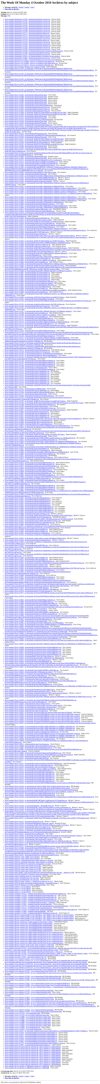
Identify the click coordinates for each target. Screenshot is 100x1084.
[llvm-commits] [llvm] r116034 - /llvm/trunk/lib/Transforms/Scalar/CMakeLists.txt (30, 689)
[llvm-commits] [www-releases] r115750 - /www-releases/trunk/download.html (29, 990)
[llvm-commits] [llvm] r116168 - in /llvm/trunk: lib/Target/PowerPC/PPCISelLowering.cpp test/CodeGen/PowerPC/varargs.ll (43, 835)
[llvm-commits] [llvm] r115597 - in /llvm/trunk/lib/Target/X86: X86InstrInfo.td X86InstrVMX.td (34, 186)
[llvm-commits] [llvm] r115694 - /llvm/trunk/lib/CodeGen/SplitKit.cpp (26, 288)
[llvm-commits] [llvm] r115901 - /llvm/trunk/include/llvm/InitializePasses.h (28, 498)
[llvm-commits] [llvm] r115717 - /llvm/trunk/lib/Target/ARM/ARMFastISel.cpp (29, 323)
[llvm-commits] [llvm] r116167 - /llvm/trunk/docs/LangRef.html (24, 834)
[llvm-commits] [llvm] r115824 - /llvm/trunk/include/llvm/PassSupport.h (27, 411)
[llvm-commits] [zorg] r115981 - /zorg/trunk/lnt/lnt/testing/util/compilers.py (28, 1045)
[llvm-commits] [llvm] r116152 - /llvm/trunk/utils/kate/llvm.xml (24, 821)
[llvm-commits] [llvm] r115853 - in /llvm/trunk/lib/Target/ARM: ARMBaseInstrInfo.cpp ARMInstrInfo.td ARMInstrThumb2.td (44, 447)
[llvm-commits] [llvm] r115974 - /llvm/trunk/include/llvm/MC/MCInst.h (27, 587)
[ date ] (32, 7)
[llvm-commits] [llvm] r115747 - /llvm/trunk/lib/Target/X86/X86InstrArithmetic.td (30, 364)
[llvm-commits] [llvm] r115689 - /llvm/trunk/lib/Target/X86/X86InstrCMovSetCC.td (31, 281)
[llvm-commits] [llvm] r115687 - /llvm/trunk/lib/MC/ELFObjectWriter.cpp (27, 272)
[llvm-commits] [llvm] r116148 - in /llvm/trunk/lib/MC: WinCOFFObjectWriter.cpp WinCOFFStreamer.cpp (38, 807)
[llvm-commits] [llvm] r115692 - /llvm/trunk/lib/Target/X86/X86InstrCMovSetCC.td (31, 285)
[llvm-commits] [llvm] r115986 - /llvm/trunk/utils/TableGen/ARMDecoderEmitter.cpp (31, 603)
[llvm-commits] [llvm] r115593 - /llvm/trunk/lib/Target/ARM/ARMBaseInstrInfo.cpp (31, 177)
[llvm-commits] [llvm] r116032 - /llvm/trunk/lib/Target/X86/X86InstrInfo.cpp (28, 684)
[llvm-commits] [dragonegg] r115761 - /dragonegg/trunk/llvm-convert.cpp (27, 21)
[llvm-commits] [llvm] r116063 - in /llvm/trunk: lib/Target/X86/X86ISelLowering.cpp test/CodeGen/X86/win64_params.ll (42, 733)
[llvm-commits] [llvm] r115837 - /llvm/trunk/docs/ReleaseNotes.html (26, 436)
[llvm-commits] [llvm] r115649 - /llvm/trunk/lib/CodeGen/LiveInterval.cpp (28, 244)
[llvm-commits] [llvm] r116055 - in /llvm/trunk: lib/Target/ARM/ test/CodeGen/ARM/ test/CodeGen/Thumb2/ (39, 712)
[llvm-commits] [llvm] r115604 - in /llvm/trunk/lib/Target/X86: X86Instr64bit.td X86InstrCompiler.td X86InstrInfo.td (41, 200)
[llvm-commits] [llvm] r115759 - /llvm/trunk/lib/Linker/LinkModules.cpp (27, 390)
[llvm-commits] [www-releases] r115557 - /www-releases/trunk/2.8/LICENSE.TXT (31, 971)
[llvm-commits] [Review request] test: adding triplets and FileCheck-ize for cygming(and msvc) (34, 932)
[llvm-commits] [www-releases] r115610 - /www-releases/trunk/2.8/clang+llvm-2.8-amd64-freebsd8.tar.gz (37, 983)
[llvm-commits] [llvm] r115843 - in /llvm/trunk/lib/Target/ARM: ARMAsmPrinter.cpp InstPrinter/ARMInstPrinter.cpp (41, 441)
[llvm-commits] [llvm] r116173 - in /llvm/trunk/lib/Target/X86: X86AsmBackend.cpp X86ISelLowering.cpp (38, 841)
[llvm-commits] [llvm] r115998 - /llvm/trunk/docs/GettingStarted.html (26, 621)
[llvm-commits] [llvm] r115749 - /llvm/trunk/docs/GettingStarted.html (26, 367)
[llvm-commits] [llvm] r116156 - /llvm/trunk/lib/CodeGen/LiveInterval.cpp (28, 827)
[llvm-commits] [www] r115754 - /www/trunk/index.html (23, 1013)
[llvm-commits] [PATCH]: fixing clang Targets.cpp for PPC (23, 865)
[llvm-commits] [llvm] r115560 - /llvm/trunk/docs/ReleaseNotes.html (26, 156)
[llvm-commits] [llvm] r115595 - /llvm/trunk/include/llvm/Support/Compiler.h (29, 181)
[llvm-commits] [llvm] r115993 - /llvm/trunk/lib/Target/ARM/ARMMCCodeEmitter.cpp (32, 612)
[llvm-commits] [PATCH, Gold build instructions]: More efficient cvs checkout (29, 860)
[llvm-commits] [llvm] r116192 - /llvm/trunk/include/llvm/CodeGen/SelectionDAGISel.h (32, 855)
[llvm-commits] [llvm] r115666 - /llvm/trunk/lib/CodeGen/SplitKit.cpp (26, 262)
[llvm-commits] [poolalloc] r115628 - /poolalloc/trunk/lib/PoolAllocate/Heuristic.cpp (31, 897)
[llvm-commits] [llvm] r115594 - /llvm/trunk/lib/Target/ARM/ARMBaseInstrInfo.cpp (31, 179)
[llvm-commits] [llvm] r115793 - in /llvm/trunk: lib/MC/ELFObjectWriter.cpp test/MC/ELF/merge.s (35, 401)
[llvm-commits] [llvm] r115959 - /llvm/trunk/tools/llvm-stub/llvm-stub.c (27, 566)
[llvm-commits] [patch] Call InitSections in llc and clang (22, 878)
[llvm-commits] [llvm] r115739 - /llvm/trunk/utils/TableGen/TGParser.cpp (27, 352)
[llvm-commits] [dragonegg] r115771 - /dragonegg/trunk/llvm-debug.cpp (27, 33)
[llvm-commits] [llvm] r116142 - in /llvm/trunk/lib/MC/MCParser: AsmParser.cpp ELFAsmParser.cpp (36, 800)
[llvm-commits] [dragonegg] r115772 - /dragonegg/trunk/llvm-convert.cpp (27, 35)
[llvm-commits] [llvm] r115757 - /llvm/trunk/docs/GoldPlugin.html (25, 389)
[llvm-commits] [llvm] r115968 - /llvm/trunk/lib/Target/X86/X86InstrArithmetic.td (30, 579)
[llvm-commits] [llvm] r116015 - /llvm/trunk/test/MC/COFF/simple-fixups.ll (28, 659)
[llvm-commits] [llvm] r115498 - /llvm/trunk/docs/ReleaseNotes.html (26, 96)
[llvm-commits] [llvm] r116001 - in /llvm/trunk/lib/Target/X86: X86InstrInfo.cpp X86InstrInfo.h (34, 623)
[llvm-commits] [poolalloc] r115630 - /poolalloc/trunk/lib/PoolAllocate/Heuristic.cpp (31, 899)
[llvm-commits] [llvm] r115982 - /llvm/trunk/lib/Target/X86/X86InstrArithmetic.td (30, 600)
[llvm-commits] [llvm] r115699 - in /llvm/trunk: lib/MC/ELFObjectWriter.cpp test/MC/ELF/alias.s (35, 297)
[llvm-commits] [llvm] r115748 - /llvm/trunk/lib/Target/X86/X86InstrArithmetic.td (30, 366)
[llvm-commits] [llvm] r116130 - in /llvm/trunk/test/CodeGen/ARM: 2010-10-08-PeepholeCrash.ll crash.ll (37, 786)
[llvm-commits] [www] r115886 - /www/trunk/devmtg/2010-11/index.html (28, 1017)
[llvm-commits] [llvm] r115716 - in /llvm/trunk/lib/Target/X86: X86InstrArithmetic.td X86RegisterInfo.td (37, 322)
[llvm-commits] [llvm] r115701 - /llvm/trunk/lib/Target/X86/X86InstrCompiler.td (29, 299)
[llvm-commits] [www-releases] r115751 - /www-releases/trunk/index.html (28, 992)
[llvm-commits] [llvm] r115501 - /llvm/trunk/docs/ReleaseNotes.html (26, 103)
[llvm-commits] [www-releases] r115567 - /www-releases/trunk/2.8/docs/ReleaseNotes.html (33, 978)
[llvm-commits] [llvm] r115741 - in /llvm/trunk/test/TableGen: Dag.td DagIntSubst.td (31, 355)
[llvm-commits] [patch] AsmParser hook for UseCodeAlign (23, 876)
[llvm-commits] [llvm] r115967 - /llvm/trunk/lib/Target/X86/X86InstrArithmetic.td (30, 577)
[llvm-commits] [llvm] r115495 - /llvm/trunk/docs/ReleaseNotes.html (26, 95)
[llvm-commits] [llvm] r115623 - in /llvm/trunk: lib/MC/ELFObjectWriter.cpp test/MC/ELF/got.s (34, 221)
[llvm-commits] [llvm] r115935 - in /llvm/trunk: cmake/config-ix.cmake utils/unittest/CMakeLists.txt (35, 538)
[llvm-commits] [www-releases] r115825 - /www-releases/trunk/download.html (29, 997)
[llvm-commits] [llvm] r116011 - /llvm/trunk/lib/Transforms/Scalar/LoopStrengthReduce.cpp (33, 652)
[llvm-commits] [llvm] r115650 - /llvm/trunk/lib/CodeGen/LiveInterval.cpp (28, 246)
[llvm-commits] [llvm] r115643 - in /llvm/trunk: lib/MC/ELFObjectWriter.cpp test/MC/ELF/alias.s (35, 241)
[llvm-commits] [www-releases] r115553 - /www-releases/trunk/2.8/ (26, 959)
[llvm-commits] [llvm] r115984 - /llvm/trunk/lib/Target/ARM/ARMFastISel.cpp (29, 601)
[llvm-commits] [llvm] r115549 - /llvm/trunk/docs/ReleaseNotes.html (26, 146)
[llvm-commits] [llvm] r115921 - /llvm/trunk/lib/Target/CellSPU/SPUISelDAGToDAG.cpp (33, 520)
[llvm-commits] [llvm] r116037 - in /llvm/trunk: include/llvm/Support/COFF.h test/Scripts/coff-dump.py (37, 693)
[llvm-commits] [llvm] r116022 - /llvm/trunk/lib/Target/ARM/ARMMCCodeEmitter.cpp (32, 670)
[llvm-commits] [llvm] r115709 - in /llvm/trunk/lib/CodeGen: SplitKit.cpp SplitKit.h (30, 315)
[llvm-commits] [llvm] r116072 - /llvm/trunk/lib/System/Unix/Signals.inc (27, 744)
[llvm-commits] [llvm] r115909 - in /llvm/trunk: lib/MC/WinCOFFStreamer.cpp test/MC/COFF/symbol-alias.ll (39, 515)
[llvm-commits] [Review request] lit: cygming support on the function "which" (29, 922)
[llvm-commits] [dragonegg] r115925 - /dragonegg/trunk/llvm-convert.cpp (27, 58)
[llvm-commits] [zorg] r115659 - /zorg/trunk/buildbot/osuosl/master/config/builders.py (31, 1040)
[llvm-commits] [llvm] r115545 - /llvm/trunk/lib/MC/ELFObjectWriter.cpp (27, 142)
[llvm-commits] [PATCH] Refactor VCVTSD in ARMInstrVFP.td (25, 885)
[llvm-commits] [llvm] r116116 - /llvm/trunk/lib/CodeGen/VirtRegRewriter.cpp (29, 765)
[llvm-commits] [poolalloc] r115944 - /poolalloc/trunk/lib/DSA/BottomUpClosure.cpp (31, 913)
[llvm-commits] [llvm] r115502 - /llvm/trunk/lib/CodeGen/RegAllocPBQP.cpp (29, 105)
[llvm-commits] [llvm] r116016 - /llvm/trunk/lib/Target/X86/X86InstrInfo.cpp (28, 661)
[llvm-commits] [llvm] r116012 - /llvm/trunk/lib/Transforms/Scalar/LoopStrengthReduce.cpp (33, 654)
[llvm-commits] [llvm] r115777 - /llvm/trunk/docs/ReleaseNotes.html (26, 394)
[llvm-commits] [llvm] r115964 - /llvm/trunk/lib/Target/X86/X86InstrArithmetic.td (30, 570)
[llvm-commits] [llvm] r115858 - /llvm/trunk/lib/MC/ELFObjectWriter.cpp (27, 450)
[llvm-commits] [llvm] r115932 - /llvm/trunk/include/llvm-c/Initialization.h (27, 533)
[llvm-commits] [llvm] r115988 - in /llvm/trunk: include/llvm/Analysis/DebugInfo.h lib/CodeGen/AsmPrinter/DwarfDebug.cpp (44, 607)
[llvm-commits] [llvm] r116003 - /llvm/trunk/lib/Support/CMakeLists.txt (27, 626)
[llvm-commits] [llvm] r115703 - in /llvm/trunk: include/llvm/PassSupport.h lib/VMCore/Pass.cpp (35, 304)
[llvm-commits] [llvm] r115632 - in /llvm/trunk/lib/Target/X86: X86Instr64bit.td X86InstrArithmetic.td (36, 228)
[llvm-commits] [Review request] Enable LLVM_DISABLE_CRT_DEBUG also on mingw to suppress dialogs (39, 915)
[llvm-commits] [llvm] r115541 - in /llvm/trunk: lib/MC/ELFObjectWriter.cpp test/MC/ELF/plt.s (34, 140)
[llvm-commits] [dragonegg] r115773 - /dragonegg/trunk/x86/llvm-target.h (28, 37)
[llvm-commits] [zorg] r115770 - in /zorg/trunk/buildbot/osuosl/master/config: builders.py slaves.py (35, 1043)
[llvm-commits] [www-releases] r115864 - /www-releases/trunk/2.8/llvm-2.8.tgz (29, 999)
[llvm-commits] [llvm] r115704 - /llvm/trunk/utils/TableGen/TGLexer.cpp (27, 306)
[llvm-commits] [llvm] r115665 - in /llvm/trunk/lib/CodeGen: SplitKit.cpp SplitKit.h (30, 260)
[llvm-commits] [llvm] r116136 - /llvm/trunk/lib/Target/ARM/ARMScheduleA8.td (30, 795)
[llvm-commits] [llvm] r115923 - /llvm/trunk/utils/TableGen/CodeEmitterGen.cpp (30, 522)
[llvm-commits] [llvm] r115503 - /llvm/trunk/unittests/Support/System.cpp (27, 107)
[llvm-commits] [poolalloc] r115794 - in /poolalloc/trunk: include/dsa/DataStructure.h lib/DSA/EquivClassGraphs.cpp (41, 909)
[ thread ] (21, 7)
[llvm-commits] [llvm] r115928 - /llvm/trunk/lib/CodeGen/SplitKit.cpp (26, 529)
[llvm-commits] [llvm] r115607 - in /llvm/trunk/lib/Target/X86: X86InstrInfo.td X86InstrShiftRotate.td (36, 206)
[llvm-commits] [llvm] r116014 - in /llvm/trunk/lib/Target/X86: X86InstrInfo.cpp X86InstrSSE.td (35, 658)
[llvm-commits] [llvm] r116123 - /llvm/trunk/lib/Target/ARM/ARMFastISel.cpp (29, 770)
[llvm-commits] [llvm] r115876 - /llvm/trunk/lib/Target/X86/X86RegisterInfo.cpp (30, 462)
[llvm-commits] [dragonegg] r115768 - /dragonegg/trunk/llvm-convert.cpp (27, 30)
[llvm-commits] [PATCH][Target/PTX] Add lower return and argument (27, 874)
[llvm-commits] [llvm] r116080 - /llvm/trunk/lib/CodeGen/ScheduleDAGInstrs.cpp (30, 746)
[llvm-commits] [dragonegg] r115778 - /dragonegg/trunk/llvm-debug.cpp (27, 40)
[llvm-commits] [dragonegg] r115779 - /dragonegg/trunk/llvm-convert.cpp (27, 42)
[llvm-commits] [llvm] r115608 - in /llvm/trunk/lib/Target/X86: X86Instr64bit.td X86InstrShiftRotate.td (36, 207)
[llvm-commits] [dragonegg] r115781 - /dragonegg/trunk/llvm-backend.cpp (28, 45)
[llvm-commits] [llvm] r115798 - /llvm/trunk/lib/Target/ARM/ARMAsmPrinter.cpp (30, 404)
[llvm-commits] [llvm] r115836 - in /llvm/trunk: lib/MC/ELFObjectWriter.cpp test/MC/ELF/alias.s (35, 434)
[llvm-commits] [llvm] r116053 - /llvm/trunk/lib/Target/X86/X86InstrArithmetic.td (30, 709)
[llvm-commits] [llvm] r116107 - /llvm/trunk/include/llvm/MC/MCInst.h (27, 758)
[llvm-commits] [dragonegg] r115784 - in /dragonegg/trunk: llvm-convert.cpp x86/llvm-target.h (34, 51)
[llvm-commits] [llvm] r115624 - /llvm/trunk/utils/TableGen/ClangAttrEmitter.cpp (30, 223)
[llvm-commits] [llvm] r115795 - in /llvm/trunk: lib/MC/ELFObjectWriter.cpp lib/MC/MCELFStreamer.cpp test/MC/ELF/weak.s (44, 403)
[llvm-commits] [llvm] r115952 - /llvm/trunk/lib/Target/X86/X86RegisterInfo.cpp (30, 561)
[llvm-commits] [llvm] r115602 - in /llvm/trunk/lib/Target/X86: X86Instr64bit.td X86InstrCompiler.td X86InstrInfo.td (41, 197)
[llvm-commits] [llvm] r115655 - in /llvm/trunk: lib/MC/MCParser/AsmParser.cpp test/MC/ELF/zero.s (36, 248)
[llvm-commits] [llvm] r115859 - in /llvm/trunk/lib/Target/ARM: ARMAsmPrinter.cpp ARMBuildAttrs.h (37, 452)
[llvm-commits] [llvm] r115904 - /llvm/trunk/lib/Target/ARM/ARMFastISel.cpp (29, 506)
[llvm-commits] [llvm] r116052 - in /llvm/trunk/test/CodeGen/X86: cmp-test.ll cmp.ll (31, 707)
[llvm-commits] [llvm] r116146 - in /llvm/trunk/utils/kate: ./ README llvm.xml (29, 805)
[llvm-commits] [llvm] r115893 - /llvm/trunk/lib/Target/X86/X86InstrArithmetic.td (30, 485)
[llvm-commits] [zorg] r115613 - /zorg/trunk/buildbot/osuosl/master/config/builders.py (31, 1034)
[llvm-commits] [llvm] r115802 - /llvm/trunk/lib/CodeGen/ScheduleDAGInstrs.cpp (30, 408)
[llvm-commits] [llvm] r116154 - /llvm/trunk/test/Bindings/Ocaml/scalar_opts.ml (29, 823)
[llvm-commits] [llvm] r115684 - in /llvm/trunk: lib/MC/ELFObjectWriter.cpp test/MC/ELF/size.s (35, 265)
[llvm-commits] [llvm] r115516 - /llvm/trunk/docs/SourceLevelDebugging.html (29, 119)
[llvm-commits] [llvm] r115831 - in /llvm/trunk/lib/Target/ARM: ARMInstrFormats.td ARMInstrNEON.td (37, 425)
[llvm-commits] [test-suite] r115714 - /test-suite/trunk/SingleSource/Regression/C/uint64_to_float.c (35, 955)
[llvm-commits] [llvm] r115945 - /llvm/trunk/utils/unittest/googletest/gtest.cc (28, 540)
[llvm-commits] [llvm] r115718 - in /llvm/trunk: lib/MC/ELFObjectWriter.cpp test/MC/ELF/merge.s (35, 325)
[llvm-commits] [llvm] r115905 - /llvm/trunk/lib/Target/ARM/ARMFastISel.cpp (29, 508)
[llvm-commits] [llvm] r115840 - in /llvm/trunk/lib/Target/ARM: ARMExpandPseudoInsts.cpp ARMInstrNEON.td (40, 438)
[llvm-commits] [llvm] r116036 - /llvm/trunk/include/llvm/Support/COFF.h (28, 691)
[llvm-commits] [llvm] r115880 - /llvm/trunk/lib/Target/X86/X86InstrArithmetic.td (30, 471)
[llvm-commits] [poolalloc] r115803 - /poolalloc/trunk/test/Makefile (25, 911)
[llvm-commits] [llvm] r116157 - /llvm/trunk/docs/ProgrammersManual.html (28, 828)
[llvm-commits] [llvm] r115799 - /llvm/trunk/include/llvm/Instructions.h (27, 406)
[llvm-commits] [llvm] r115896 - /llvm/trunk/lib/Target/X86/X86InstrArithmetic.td (30, 487)
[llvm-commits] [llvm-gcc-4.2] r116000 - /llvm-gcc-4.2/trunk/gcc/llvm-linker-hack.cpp (31, 63)
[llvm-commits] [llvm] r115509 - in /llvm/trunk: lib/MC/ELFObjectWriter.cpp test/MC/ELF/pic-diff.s (36, 114)
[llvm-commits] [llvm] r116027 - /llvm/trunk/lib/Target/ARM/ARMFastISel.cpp (29, 677)
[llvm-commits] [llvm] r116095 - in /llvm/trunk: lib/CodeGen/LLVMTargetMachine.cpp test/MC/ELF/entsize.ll (39, 754)
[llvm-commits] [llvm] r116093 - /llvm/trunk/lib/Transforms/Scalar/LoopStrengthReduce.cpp (33, 753)
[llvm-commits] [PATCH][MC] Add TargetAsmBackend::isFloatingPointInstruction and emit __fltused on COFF (40, 872)
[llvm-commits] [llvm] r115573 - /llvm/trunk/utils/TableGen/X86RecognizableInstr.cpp (31, 162)
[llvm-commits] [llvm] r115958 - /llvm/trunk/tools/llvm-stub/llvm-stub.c (27, 564)
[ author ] (27, 7)
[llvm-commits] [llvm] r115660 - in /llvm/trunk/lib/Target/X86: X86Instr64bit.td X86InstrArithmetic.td (36, 253)
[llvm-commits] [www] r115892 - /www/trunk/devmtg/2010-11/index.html (28, 1024)
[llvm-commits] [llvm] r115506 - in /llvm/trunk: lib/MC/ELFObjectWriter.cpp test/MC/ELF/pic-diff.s (36, 112)
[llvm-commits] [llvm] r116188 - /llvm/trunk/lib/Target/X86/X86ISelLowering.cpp (30, 848)
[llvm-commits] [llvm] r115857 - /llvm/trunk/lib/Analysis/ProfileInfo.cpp (27, 448)
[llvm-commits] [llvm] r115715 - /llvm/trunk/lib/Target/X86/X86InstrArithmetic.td (30, 320)
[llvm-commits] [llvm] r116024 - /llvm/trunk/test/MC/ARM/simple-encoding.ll (29, 672)
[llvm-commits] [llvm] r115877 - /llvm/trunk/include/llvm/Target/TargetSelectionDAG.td (32, 466)
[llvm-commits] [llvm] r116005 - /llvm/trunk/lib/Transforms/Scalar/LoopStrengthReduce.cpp (33, 638)
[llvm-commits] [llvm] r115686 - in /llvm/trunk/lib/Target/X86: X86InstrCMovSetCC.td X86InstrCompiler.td (38, 271)
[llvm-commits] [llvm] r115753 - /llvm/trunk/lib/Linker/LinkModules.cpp (27, 371)
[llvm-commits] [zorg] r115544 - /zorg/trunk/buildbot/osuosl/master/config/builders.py (31, 1032)
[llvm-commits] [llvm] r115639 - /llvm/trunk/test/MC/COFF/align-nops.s (27, 232)
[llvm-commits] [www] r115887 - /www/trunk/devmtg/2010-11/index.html (28, 1018)
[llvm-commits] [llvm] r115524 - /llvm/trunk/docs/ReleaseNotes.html (26, 133)
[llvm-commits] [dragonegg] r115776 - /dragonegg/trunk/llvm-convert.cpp (27, 38)
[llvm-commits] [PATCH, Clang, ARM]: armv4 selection (22, 857)
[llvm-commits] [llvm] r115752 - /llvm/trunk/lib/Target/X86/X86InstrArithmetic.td (30, 369)
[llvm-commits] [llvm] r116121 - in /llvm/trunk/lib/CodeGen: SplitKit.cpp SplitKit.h (30, 769)
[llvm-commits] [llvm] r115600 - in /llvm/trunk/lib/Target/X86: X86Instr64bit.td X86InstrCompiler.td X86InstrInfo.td (41, 191)
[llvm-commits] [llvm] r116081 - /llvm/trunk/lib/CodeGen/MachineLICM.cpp (29, 747)
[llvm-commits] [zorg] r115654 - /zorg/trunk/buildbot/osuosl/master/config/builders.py (31, 1038)
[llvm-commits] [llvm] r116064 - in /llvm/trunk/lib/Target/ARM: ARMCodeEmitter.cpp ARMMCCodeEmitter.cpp (40, 735)
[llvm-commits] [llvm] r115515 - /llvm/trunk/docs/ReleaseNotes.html (26, 118)
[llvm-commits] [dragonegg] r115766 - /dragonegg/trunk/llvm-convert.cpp (27, 28)
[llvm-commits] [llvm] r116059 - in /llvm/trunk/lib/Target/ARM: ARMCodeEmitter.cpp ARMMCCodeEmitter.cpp (40, 726)
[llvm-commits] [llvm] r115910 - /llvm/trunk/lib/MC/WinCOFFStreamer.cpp (28, 517)
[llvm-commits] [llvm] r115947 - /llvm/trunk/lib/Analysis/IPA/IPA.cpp (26, 545)
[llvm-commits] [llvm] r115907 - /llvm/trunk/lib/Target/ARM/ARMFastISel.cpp (29, 512)
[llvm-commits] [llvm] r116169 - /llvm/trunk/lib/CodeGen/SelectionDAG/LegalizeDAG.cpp (33, 837)
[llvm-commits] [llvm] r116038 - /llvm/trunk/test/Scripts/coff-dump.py (26, 695)
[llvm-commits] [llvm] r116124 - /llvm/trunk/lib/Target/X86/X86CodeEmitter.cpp (30, 772)
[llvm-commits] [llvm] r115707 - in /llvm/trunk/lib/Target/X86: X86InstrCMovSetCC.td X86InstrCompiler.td (38, 311)
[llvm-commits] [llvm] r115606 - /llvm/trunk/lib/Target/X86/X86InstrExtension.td (30, 204)
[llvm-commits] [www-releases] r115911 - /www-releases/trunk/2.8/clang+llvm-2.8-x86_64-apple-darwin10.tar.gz (40, 1001)
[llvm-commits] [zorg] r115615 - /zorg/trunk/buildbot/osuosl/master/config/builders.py (31, 1036)
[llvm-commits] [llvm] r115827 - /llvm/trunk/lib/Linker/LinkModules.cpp (27, 413)
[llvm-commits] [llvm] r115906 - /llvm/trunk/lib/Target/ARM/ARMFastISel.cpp (29, 510)
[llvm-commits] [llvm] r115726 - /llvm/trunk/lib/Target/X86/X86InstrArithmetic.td (30, 336)
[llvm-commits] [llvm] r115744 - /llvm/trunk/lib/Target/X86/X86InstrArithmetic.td (30, 360)
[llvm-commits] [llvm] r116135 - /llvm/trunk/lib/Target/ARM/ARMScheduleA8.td (30, 793)
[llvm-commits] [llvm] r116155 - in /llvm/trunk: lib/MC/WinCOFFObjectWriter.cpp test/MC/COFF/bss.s (37, 825)
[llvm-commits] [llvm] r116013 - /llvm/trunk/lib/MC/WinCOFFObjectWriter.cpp (29, 656)
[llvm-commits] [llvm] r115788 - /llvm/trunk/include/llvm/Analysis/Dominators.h (30, 396)
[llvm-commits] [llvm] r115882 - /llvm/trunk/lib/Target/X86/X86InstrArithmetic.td (30, 475)
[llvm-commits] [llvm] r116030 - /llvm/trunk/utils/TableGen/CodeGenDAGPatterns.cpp (32, 679)
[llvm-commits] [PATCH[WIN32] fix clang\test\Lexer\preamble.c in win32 (28, 864)
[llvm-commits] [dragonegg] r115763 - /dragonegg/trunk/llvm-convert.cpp (27, 24)
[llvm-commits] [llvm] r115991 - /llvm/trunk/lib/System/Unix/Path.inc (26, 608)
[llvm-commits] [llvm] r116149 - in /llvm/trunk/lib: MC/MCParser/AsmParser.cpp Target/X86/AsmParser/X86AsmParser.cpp (43, 809)
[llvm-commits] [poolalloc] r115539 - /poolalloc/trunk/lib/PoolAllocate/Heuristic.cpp (31, 895)
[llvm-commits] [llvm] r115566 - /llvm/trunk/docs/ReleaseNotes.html (26, 158)
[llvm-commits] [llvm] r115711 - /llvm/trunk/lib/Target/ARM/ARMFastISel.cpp (29, 318)
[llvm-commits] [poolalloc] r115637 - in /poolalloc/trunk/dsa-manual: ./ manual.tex (30, 902)
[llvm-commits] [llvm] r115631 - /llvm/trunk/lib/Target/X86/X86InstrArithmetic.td (30, 227)
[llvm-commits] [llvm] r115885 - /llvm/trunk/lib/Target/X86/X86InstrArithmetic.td (30, 480)
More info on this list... (12, 9)
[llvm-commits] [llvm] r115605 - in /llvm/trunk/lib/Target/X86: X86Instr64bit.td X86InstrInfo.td (34, 202)
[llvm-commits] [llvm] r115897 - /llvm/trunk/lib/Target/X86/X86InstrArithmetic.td (30, 489)
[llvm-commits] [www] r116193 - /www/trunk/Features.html (23, 1029)
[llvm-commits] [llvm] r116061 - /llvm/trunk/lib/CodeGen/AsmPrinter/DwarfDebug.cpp (32, 732)
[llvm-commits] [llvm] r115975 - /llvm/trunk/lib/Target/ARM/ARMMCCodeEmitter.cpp (32, 589)
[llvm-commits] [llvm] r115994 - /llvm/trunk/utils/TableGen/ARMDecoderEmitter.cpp (31, 614)
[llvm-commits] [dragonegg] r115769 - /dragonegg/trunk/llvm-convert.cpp (27, 31)
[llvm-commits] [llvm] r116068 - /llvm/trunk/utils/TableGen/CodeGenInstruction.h (30, 739)
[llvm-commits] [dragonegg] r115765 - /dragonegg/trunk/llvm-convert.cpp (27, 26)
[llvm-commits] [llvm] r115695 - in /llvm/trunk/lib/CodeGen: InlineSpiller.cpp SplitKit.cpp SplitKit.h (36, 290)
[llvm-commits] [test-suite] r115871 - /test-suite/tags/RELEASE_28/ (26, 957)
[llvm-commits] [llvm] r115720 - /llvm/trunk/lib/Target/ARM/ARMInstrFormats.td (30, 330)
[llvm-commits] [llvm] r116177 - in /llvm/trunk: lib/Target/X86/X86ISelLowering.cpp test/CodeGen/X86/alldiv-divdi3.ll (42, 846)
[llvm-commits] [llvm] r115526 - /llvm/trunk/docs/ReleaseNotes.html (26, 137)
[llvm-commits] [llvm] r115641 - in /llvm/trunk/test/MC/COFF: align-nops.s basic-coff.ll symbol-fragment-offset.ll (40, 235)
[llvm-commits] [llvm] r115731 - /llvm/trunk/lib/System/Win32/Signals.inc (27, 350)
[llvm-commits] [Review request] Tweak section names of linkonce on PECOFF (29, 944)
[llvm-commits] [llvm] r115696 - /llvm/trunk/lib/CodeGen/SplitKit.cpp (26, 292)
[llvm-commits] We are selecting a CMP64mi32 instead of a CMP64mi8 (27, 1066)
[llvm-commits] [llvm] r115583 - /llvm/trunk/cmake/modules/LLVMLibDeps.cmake (31, 172)
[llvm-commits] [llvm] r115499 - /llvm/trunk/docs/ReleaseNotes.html (26, 100)
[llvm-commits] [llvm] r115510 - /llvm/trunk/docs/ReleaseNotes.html (26, 116)
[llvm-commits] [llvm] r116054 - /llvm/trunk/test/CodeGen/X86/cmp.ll (26, 710)
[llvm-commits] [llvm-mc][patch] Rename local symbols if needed (25, 67)
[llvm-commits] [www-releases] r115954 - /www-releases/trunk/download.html (29, 1010)
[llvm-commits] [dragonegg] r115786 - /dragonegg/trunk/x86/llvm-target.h (28, 52)
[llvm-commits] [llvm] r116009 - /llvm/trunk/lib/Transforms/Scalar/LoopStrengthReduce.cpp (33, 649)
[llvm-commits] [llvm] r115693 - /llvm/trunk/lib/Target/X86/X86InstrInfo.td (28, 286)
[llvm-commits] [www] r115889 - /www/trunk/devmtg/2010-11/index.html (28, 1022)
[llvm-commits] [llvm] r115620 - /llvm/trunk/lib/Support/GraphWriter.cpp (27, 218)
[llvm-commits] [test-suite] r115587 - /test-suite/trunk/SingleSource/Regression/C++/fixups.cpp (34, 952)
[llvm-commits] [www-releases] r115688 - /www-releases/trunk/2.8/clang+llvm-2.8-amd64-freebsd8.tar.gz (37, 985)
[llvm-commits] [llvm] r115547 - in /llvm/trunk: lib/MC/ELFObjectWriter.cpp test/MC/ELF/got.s (34, 144)
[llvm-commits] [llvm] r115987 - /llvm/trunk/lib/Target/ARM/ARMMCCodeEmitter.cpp (32, 605)
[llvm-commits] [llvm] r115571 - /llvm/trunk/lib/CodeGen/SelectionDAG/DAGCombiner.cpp (33, 160)
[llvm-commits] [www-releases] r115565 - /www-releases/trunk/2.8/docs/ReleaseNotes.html (33, 976)
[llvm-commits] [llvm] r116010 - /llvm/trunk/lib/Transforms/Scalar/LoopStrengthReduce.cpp (33, 651)
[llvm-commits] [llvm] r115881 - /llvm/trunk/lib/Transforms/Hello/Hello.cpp (28, 473)
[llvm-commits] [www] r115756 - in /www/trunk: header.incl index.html (27, 1015)
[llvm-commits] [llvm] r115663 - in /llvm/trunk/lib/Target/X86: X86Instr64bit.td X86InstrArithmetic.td (36, 257)
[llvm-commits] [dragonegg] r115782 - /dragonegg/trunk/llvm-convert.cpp (27, 47)
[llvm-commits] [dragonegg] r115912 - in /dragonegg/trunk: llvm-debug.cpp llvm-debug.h (32, 56)
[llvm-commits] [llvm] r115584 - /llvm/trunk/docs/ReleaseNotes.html (26, 174)
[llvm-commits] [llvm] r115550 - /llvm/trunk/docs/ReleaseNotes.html (26, 147)
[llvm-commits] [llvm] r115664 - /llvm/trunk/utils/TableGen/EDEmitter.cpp (28, 258)
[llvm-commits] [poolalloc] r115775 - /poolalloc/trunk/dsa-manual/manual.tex (28, 908)
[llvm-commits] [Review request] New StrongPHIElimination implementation (29, 923)
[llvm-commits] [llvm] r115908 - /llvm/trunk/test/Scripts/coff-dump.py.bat (27, 513)
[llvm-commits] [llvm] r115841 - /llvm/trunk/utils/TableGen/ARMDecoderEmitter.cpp (31, 440)
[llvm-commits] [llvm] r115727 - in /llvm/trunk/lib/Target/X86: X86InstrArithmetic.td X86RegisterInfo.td (37, 337)
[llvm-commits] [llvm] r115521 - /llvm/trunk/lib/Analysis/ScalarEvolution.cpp (29, 125)
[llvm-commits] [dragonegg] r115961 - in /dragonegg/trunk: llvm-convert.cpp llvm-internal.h (33, 60)
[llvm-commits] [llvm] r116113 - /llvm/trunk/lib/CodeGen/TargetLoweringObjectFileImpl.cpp (33, 763)
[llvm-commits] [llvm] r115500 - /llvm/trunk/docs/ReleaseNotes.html (26, 102)
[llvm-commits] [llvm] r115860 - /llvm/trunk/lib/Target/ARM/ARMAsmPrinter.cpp (30, 454)
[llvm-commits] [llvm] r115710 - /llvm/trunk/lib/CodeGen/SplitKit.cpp (26, 316)
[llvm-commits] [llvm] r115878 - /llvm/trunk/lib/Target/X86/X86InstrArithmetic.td (30, 468)
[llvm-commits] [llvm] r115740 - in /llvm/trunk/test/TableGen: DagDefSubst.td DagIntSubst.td (34, 353)
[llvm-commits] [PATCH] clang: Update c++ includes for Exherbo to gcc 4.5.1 (29, 881)
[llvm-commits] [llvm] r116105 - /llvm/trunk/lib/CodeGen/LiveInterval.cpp (28, 756)
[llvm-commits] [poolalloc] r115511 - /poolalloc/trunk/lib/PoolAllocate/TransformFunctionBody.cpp (35, 893)
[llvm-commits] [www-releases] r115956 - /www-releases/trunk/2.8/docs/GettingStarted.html (33, 1011)
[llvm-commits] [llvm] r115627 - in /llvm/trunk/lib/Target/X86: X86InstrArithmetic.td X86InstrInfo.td (36, 225)
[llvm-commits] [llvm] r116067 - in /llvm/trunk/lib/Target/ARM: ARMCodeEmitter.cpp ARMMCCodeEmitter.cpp (40, 737)
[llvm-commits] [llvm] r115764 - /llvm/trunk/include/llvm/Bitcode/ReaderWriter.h (30, 392)
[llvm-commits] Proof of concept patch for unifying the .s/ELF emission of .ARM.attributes (33, 1047)
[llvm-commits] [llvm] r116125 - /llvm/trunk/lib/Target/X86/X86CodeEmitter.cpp (30, 777)
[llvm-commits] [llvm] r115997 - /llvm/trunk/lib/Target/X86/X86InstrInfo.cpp (28, 619)
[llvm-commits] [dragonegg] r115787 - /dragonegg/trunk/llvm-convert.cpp (27, 54)
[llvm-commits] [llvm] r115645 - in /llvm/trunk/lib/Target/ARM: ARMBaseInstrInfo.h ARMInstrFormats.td (38, 242)
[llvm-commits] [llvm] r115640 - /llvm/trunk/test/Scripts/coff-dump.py (26, 234)
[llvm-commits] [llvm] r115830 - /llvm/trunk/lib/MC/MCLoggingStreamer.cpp (29, 420)
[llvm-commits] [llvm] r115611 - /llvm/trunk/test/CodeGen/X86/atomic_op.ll (28, 209)
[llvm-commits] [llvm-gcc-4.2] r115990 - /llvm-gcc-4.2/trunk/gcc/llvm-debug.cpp (30, 61)
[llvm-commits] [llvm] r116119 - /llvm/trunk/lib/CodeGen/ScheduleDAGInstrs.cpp (30, 767)
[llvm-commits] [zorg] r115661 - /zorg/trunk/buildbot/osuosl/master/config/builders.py (31, 1041)
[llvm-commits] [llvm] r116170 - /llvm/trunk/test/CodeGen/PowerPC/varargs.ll (29, 839)
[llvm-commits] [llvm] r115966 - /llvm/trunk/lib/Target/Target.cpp (25, 575)
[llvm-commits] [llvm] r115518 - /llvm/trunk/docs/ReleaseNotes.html (26, 121)
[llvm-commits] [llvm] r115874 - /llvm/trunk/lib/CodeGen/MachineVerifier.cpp (29, 457)
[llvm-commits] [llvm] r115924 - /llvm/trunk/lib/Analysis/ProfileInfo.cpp (27, 524)
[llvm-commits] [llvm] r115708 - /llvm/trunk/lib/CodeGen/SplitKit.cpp (26, 313)
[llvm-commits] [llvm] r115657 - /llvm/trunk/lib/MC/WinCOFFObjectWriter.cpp (29, 251)
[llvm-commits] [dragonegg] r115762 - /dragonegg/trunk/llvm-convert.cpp (27, 23)
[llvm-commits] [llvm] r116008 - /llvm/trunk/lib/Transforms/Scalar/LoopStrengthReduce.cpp (33, 647)
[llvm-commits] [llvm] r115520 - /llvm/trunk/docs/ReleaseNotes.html (26, 123)
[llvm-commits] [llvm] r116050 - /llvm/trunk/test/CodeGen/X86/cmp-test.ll (28, 703)
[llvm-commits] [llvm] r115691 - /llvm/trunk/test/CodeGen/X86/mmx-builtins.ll (29, 283)
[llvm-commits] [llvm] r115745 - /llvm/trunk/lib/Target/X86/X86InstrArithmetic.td (30, 362)
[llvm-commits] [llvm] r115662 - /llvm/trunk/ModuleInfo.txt (23, 255)
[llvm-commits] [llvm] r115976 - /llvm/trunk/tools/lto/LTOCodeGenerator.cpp (29, 591)
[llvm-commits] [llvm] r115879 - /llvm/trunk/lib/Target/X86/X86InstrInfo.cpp (28, 469)
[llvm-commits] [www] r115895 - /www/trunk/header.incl (23, 1027)
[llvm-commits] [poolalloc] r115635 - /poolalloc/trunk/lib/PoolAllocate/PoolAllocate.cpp (32, 901)
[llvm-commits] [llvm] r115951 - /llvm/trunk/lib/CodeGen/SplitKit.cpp (26, 559)
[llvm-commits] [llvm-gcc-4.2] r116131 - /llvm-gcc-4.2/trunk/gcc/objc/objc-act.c (29, 65)
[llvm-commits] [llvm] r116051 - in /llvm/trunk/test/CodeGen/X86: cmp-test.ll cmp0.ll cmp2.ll (34, 705)
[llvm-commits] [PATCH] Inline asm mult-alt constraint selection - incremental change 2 (32, 883)
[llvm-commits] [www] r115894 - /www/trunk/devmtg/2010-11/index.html (28, 1025)
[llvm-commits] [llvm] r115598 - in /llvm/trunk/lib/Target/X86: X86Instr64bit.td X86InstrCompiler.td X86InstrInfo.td (41, 188)
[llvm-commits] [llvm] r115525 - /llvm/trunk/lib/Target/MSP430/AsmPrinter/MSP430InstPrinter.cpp (35, 135)
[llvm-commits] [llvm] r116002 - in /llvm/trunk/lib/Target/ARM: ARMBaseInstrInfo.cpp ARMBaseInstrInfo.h (38, 624)
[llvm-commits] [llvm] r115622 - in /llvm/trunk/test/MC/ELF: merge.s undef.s (29, 220)
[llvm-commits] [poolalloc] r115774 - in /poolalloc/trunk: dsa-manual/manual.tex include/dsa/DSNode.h (37, 906)
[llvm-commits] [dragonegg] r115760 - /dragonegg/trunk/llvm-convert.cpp (27, 19)
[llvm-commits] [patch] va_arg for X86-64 (18, 886)
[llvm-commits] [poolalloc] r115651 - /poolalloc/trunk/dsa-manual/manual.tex (28, 904)
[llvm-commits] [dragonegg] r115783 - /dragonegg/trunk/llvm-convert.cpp (27, 49)
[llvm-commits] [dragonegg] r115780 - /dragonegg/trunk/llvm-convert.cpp (27, 44)
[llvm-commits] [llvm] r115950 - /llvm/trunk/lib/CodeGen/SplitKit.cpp (26, 557)
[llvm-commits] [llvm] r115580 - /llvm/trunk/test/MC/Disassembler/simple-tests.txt (30, 165)
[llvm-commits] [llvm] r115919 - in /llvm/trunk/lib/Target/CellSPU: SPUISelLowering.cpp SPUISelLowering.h (39, 519)
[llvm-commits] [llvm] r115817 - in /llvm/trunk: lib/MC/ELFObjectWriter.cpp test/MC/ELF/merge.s (35, 410)
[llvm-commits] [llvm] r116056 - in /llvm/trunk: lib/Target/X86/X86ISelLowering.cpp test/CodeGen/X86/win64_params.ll (42, 714)
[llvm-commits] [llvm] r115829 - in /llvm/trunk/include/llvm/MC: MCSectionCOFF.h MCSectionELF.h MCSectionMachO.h (43, 418)
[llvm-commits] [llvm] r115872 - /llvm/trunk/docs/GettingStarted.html (26, 455)
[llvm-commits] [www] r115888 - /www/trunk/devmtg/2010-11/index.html (28, 1020)
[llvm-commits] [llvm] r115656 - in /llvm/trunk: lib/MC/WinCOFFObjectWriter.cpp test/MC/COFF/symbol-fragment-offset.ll (43, 250)
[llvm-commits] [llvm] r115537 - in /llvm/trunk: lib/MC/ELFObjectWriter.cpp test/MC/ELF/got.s (34, 139)
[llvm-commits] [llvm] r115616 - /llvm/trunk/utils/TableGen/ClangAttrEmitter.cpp (30, 211)
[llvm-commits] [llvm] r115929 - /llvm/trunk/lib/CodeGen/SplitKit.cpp (26, 531)
